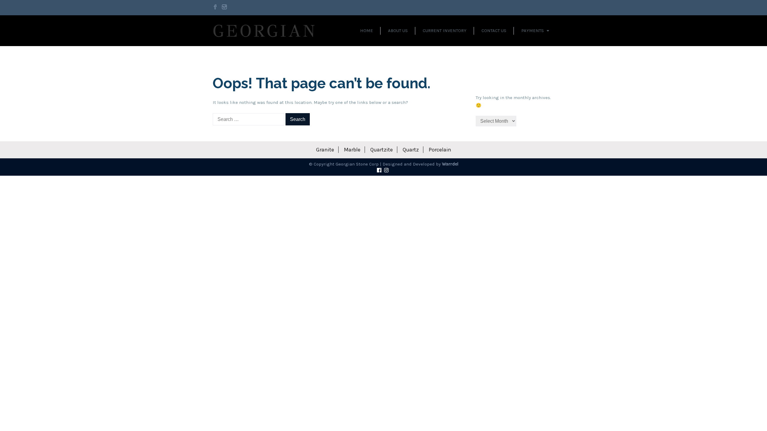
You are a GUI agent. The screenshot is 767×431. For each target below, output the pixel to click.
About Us (398, 30)
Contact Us (493, 30)
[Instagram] (224, 7)
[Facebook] (216, 7)
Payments (532, 30)
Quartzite (381, 149)
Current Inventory (444, 30)
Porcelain (440, 149)
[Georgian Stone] (264, 30)
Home (366, 30)
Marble (352, 149)
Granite (325, 149)
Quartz (411, 149)
